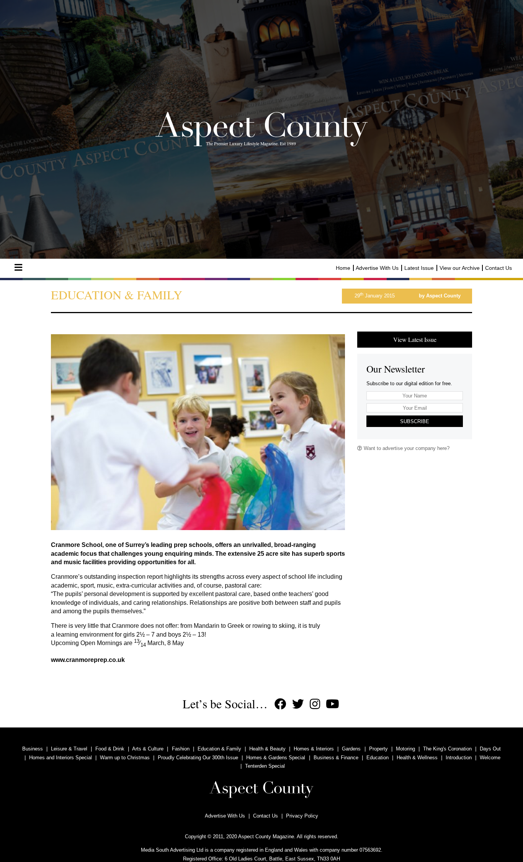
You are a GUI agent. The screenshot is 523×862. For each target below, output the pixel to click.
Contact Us (498, 268)
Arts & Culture (147, 749)
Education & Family (219, 749)
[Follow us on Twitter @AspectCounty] (298, 704)
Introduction (459, 757)
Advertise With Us (377, 268)
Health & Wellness (417, 757)
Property (378, 749)
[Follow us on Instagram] (315, 704)
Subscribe (414, 421)
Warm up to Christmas (125, 757)
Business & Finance (336, 757)
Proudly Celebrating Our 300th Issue (198, 757)
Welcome (490, 757)
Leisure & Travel (69, 749)
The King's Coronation (447, 749)
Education (377, 757)
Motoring (405, 749)
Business (32, 749)
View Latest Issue (414, 339)
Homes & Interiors (314, 749)
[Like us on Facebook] (280, 704)
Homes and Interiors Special (60, 757)
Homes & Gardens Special (275, 757)
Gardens (351, 749)
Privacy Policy (302, 816)
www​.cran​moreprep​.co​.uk (88, 660)
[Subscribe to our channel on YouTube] (332, 704)
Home (343, 268)
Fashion (181, 749)
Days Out (490, 749)
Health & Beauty (267, 749)
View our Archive (460, 268)
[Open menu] (18, 268)
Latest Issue (419, 268)
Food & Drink (109, 749)
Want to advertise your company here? (405, 448)
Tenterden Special (265, 766)
